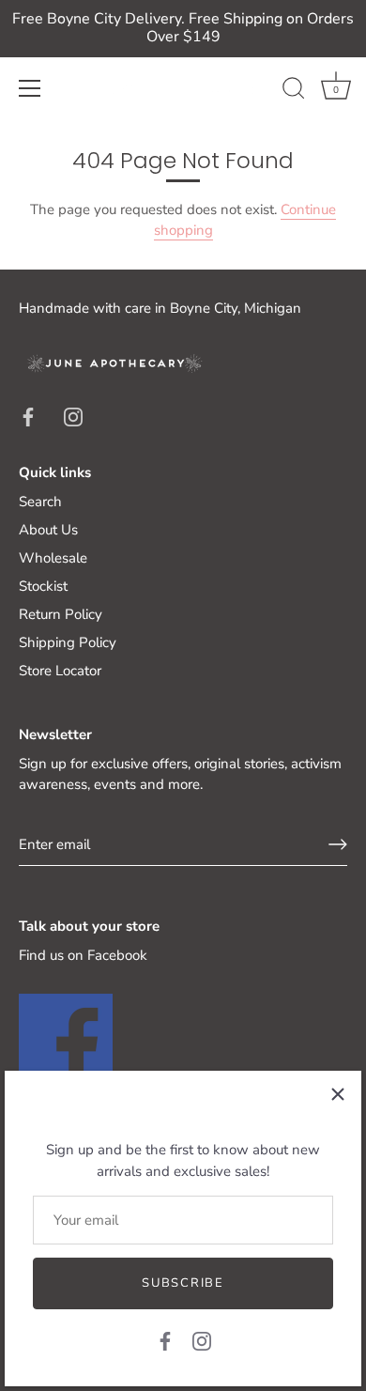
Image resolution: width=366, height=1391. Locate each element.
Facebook (117, 955)
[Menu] (30, 88)
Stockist (43, 586)
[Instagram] (201, 1340)
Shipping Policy (67, 642)
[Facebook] (165, 1340)
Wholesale (53, 558)
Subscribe (182, 1283)
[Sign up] (337, 844)
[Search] (293, 91)
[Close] (337, 1094)
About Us (48, 529)
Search (40, 501)
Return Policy (60, 614)
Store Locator (60, 670)
